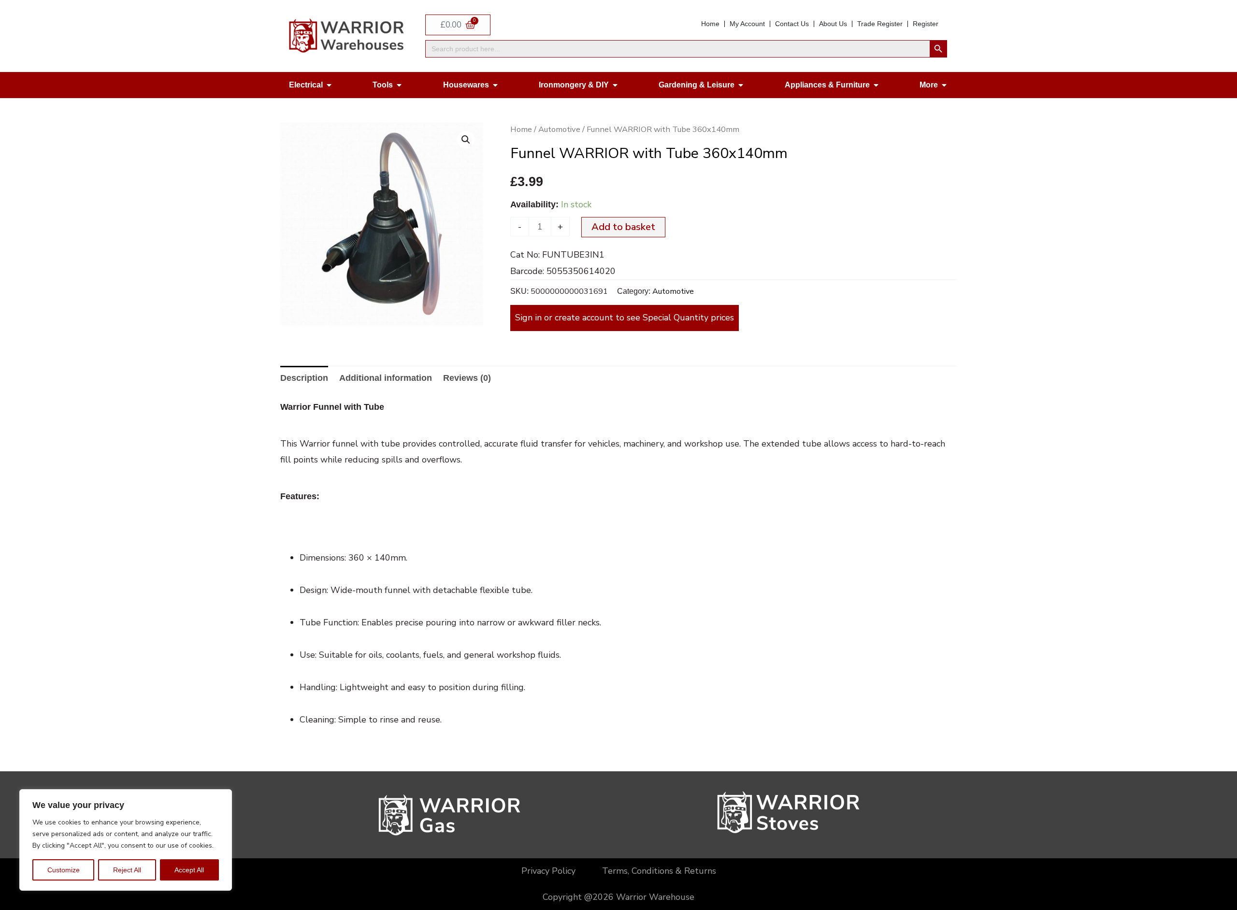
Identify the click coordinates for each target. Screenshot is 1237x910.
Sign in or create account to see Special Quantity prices (624, 317)
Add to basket (623, 226)
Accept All (189, 870)
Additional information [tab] (385, 378)
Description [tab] (304, 378)
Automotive (559, 129)
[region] (125, 840)
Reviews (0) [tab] (467, 378)
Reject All (127, 870)
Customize (63, 870)
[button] (466, 139)
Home (521, 129)
